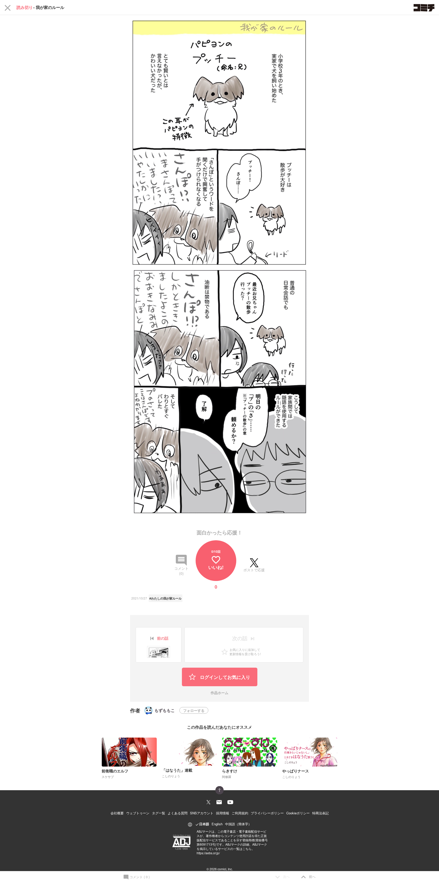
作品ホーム (219, 693)
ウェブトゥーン (137, 813)
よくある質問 (177, 813)
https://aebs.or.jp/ (208, 853)
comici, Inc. (225, 869)
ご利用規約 (240, 813)
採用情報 (222, 813)
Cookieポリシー (298, 813)
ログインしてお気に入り (224, 677)
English (217, 823)
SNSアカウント (201, 813)
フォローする (194, 710)
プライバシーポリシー (267, 813)
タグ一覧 (158, 813)
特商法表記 (320, 813)
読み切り (25, 7)
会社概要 (117, 813)
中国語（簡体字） (238, 823)
